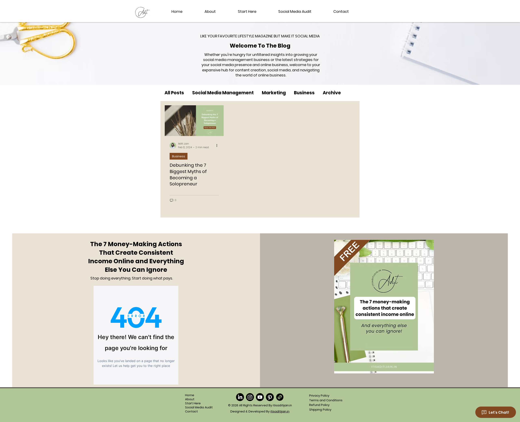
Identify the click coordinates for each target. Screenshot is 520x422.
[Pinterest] (270, 397)
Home (189, 395)
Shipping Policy (320, 409)
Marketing (274, 93)
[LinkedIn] (240, 397)
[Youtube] (260, 397)
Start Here (193, 403)
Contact (191, 411)
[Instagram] (250, 397)
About (189, 399)
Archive (332, 93)
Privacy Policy (319, 395)
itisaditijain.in (279, 411)
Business (304, 93)
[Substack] (280, 397)
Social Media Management (223, 93)
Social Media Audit (194, 407)
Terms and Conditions (325, 400)
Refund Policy (319, 405)
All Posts (174, 93)
